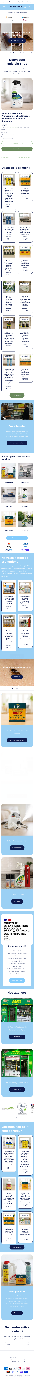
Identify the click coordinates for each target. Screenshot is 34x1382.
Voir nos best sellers (17, 443)
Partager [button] (6, 157)
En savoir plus (17, 980)
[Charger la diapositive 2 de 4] (16, 53)
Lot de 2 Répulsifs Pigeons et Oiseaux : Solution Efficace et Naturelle (8, 301)
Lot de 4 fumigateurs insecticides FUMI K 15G (25, 191)
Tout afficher (17, 395)
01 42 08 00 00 (17, 1037)
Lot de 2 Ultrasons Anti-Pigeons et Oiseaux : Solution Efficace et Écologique (25, 336)
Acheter (17, 676)
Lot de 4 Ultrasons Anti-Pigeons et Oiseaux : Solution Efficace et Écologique (9, 265)
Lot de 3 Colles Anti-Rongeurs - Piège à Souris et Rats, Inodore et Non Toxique (25, 231)
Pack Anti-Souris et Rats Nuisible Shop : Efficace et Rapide (9, 599)
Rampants (9, 530)
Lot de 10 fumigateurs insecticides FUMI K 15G (25, 372)
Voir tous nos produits (17, 538)
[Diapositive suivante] (24, 53)
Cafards (9, 506)
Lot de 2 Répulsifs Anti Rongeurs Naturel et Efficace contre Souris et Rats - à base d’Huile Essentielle (8, 337)
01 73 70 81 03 (17, 1089)
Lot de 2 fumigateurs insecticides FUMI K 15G (25, 263)
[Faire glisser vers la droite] (21, 1118)
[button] (4, 7)
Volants (25, 506)
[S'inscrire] (28, 1344)
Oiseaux (25, 530)
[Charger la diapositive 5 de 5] (21, 688)
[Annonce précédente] (3, 2)
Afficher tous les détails (22, 157)
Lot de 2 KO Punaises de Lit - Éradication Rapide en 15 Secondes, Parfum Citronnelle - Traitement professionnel (9, 195)
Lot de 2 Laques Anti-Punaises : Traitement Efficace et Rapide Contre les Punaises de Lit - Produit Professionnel (9, 1157)
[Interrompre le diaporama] (32, 53)
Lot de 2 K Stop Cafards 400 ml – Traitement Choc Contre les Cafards (9, 231)
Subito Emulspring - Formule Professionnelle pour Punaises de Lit (8, 1197)
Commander (17, 847)
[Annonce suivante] (31, 2)
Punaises (9, 482)
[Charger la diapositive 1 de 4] (13, 53)
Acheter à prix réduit (17, 796)
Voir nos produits (17, 40)
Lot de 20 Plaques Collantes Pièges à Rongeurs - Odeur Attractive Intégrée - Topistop (25, 301)
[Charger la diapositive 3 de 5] (17, 688)
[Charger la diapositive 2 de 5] (15, 688)
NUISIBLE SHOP (12, 1375)
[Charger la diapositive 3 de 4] (18, 53)
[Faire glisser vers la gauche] (13, 1118)
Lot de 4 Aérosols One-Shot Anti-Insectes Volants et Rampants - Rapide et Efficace (9, 635)
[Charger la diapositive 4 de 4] (20, 53)
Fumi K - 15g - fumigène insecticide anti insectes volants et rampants (25, 1196)
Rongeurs (25, 482)
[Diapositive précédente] (10, 53)
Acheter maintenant (17, 149)
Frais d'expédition (13, 127)
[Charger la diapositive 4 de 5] (19, 688)
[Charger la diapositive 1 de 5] (12, 688)
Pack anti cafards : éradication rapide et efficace (25, 633)
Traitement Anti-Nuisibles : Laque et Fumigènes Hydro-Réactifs (25, 600)
